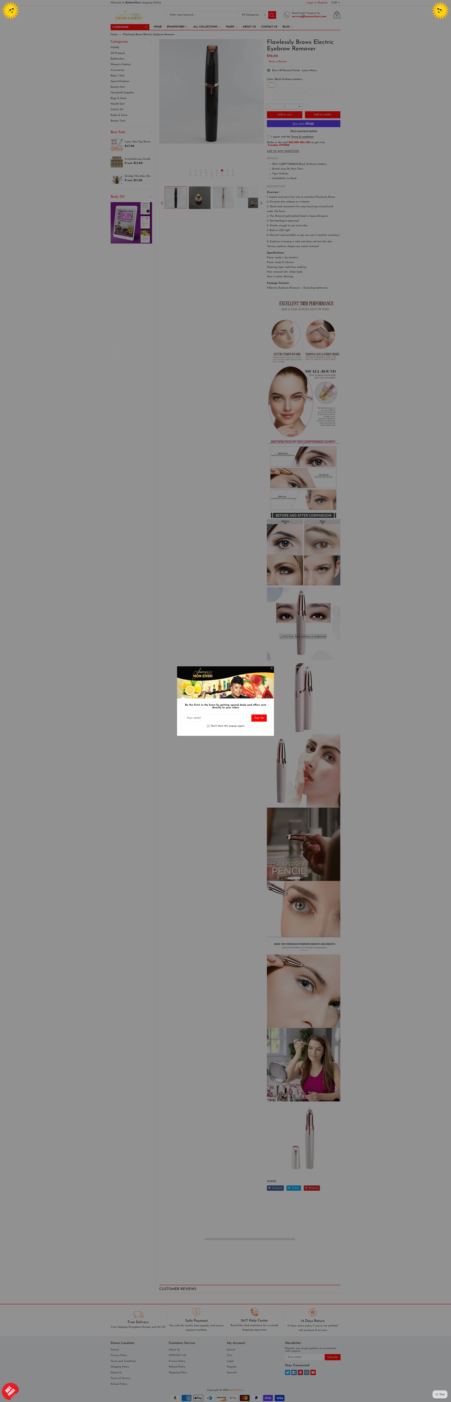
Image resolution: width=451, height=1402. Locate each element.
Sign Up (259, 718)
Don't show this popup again (228, 726)
